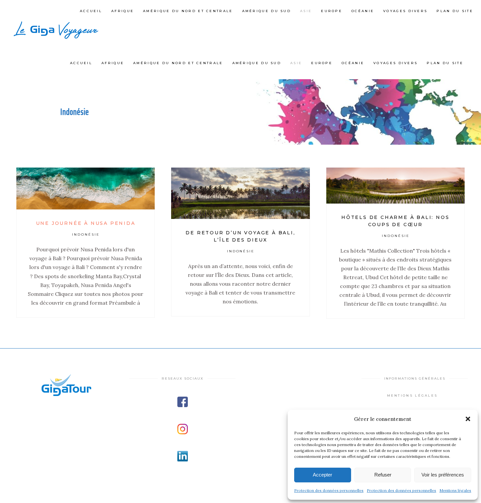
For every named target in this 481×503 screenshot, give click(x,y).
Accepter (322, 474)
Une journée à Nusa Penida (85, 223)
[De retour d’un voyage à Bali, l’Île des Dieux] (240, 193)
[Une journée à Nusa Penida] (85, 188)
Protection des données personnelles (329, 490)
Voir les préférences (442, 474)
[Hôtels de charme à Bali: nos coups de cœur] (395, 186)
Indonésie (86, 234)
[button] (468, 419)
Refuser (382, 474)
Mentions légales (455, 490)
